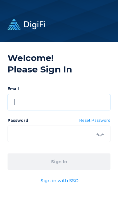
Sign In (59, 161)
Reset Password (94, 120)
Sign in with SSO (60, 180)
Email (13, 88)
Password (18, 120)
